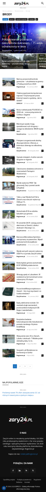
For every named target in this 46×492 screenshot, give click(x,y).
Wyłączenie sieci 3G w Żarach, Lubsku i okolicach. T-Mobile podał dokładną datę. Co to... (30, 338)
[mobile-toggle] (4, 3)
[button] (42, 3)
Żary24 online (7, 50)
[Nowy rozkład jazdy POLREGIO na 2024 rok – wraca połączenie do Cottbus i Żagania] (8, 113)
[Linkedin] (19, 470)
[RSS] (26, 470)
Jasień (12, 19)
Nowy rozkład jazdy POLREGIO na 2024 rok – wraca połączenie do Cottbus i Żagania (29, 112)
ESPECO (18, 486)
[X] (33, 470)
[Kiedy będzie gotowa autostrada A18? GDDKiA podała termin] (8, 266)
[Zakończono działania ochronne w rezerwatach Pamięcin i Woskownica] (8, 172)
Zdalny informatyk (28, 486)
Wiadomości (19, 11)
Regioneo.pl (21, 87)
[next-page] (30, 366)
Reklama (19, 482)
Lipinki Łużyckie (21, 19)
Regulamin (37, 480)
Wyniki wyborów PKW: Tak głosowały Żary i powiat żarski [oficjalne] (28, 185)
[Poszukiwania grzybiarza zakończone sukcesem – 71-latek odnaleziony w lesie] (23, 38)
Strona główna (7, 11)
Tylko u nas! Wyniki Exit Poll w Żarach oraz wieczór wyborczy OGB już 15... (28, 199)
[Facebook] (13, 470)
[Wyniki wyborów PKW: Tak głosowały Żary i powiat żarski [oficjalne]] (8, 186)
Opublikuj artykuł (9, 480)
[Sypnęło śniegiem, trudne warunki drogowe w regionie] (8, 160)
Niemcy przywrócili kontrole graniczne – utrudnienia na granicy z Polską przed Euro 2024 (30, 81)
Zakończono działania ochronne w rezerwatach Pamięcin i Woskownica (30, 171)
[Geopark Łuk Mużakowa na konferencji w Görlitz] (8, 353)
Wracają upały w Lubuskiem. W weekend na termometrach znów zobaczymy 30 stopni (29, 277)
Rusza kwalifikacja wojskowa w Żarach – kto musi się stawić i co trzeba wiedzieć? (29, 291)
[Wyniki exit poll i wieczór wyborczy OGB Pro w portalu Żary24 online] (8, 254)
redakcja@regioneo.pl (29, 454)
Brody (5, 19)
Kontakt (27, 482)
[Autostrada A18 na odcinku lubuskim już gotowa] (8, 214)
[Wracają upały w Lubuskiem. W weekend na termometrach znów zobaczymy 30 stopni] (8, 277)
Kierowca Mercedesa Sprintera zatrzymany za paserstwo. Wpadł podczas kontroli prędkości (30, 239)
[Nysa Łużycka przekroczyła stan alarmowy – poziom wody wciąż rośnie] (18, 63)
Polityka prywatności (24, 480)
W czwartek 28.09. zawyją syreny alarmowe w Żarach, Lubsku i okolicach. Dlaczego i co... (29, 225)
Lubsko (31, 19)
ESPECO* (19, 103)
